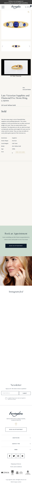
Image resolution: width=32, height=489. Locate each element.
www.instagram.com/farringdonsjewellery (16, 3)
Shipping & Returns (16, 464)
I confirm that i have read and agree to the (17, 399)
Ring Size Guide (20, 152)
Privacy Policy (13, 399)
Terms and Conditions (16, 467)
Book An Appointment (16, 246)
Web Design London (16, 482)
